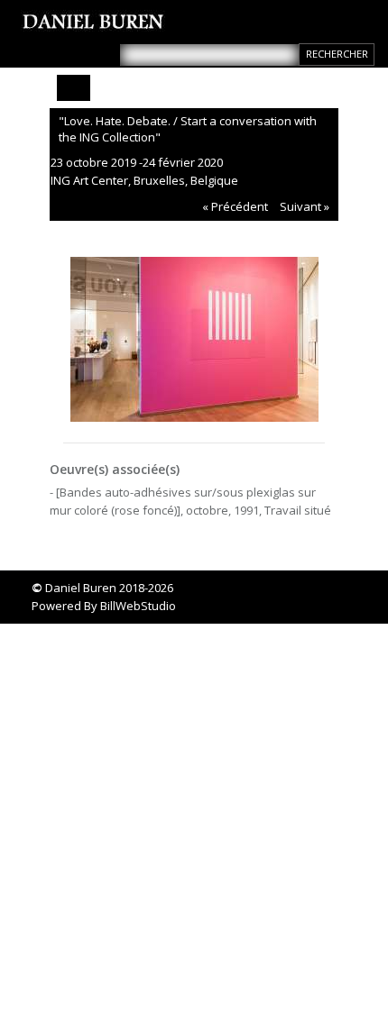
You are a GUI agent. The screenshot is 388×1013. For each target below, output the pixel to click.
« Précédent (235, 206)
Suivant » (304, 206)
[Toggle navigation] (73, 88)
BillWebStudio (138, 606)
